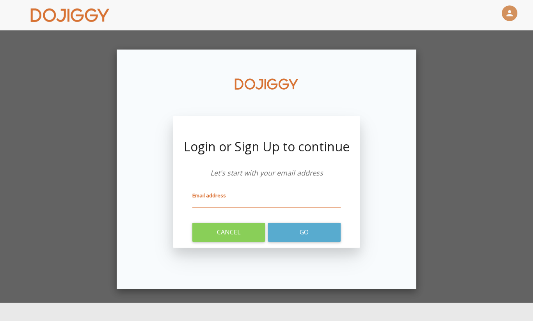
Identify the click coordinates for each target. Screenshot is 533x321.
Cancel (229, 232)
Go (304, 232)
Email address (209, 195)
